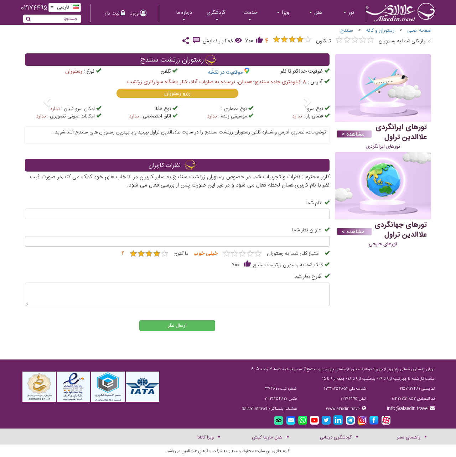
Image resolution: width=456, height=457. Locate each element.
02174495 (34, 8)
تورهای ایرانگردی (383, 146)
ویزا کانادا (205, 437)
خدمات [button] (250, 13)
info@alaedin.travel (408, 409)
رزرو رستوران (177, 93)
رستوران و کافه (380, 30)
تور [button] (350, 13)
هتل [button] (317, 13)
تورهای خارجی (383, 244)
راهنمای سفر (408, 437)
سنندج (346, 30)
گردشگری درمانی (336, 437)
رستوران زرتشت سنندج (172, 60)
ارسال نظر (177, 325)
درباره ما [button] (184, 13)
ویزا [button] (284, 13)
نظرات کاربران (165, 165)
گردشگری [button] (216, 13)
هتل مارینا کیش (267, 437)
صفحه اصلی (419, 30)
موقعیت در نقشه (225, 72)
